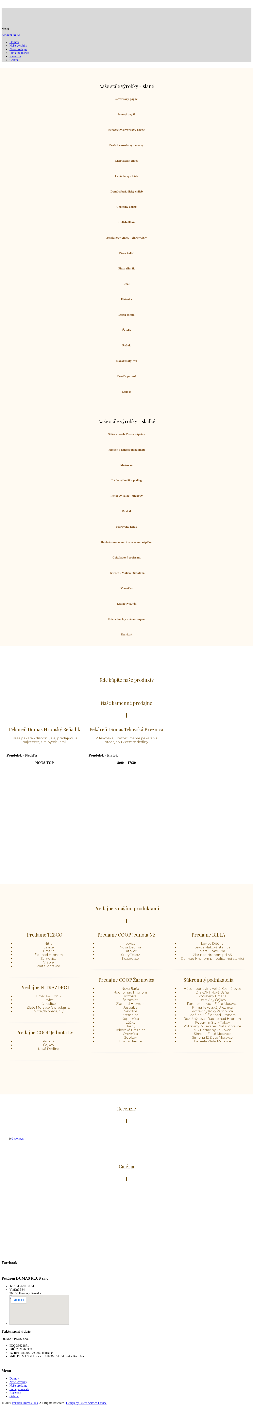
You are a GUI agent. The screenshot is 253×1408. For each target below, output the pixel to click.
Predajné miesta (19, 52)
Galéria (14, 60)
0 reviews (17, 1138)
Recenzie (15, 56)
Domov (14, 42)
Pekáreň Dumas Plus (25, 1403)
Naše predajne (18, 49)
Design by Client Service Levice (86, 1403)
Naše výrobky (18, 45)
